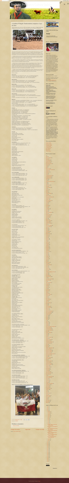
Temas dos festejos (48, 372)
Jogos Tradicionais (48, 282)
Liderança (47, 287)
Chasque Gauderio (48, 142)
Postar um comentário (16, 425)
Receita (47, 344)
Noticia (47, 315)
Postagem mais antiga (40, 429)
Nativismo (47, 308)
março (49, 423)
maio (48, 420)
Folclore (47, 263)
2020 (47, 444)
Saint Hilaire (47, 358)
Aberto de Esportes (48, 157)
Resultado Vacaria (48, 352)
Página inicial (27, 429)
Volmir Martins (48, 400)
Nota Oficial (47, 314)
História (47, 274)
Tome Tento (47, 381)
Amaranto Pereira (48, 161)
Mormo (47, 301)
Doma (47, 224)
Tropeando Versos (48, 388)
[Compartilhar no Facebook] (28, 419)
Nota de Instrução (48, 313)
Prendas (47, 338)
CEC (46, 180)
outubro (49, 414)
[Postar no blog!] (26, 419)
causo (47, 174)
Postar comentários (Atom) (17, 431)
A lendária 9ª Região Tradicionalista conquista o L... (52, 431)
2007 (47, 461)
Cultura (47, 207)
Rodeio (47, 356)
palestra (47, 321)
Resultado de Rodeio (49, 350)
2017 (47, 448)
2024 (47, 409)
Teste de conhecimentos (49, 376)
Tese (46, 375)
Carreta (47, 173)
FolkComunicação (48, 264)
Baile (46, 167)
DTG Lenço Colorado (49, 225)
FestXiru (47, 257)
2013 (47, 453)
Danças (47, 211)
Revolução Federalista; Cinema (50, 353)
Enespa (47, 237)
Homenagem (47, 275)
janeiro (49, 440)
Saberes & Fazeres (48, 357)
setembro (49, 415)
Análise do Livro (48, 162)
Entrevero (47, 238)
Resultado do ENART (49, 351)
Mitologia (47, 300)
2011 (47, 456)
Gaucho (47, 270)
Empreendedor (48, 231)
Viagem (47, 397)
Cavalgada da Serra (48, 176)
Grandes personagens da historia (50, 271)
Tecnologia (47, 370)
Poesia (47, 333)
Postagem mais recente (15, 429)
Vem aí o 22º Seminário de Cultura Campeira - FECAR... (52, 435)
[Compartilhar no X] (27, 419)
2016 (47, 449)
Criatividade (47, 205)
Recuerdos (47, 345)
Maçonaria (47, 290)
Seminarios (47, 365)
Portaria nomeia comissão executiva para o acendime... (52, 429)
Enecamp (47, 236)
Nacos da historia (48, 307)
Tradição (47, 382)
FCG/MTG (47, 244)
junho (48, 419)
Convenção (47, 201)
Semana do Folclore (48, 363)
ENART (47, 232)
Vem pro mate (48, 396)
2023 (47, 410)
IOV (46, 281)
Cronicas (47, 206)
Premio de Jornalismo (49, 337)
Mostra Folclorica (48, 302)
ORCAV (47, 319)
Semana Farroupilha (48, 364)
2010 (47, 457)
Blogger (39, 481)
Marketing (47, 293)
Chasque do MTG (48, 187)
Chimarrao (47, 189)
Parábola (47, 325)
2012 (47, 454)
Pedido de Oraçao (48, 327)
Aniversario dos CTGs (49, 163)
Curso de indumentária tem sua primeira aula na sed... (52, 437)
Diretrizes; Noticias (48, 220)
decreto (47, 213)
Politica (47, 334)
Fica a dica (47, 258)
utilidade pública (48, 395)
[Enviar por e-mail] (25, 419)
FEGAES (47, 249)
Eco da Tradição (48, 226)
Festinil (47, 252)
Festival (47, 255)
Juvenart (47, 283)
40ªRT (47, 156)
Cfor (46, 182)
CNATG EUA (48, 195)
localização (47, 289)
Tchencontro (47, 369)
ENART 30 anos (48, 233)
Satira (47, 359)
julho (48, 418)
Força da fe (47, 268)
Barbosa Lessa (48, 168)
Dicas (47, 218)
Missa (47, 296)
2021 (47, 443)
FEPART (47, 250)
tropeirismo (47, 389)
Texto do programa (48, 377)
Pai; (46, 320)
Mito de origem (48, 299)
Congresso (47, 199)
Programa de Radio (48, 339)
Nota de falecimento (48, 312)
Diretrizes (47, 219)
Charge (47, 186)
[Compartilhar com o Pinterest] (29, 419)
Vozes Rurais (48, 401)
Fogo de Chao (48, 262)
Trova (47, 390)
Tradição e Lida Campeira (49, 383)
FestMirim (47, 256)
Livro (46, 288)
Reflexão (47, 346)
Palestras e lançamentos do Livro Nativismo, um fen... (52, 433)
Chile (46, 188)
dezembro (49, 411)
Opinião (47, 318)
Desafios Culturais (48, 214)
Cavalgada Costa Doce (49, 175)
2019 (47, 445)
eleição (47, 230)
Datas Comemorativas (49, 212)
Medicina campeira (48, 294)
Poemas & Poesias (48, 332)
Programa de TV (48, 340)
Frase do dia (47, 269)
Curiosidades (48, 208)
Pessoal (47, 331)
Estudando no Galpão (49, 145)
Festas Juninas (48, 251)
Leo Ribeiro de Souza (49, 147)
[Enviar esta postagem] (24, 419)
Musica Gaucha (48, 306)
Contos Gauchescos (49, 200)
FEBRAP (47, 245)
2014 (47, 452)
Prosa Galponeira (48, 148)
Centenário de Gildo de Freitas (50, 181)
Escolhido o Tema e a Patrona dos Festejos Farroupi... (52, 425)
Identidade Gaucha (48, 276)
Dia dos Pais (47, 217)
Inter (46, 277)
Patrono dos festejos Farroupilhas (50, 326)
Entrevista (47, 239)
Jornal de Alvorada (48, 146)
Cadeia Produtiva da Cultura (50, 169)
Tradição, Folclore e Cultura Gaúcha (31, 4)
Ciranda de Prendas (48, 193)
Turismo (47, 394)
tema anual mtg (48, 371)
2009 (47, 458)
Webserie (47, 402)
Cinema (47, 192)
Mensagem (47, 295)
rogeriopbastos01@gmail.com (52, 80)
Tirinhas (47, 378)
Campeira (47, 170)
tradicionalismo (48, 384)
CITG (46, 194)
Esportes (47, 243)
